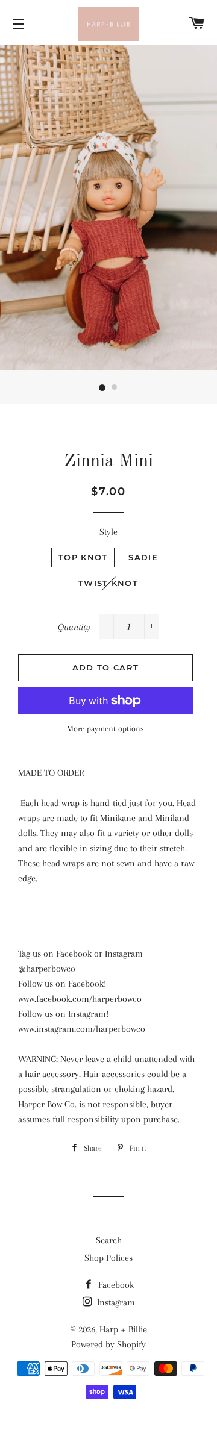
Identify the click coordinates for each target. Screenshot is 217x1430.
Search (109, 1240)
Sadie (143, 557)
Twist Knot (108, 583)
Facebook (115, 1284)
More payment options (105, 728)
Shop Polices (108, 1257)
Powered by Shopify (108, 1344)
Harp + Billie (123, 1329)
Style (108, 531)
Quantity (74, 627)
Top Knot (82, 557)
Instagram (115, 1302)
